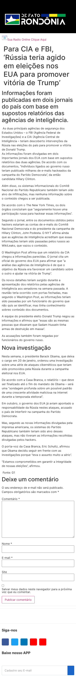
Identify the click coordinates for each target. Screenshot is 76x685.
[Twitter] (14, 641)
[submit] (71, 670)
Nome (7, 543)
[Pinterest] (42, 641)
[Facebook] (5, 641)
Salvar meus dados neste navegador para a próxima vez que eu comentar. (37, 590)
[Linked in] (24, 641)
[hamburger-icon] (66, 6)
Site (4, 572)
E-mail (7, 557)
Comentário (11, 498)
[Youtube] (33, 641)
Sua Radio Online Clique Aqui (26, 39)
